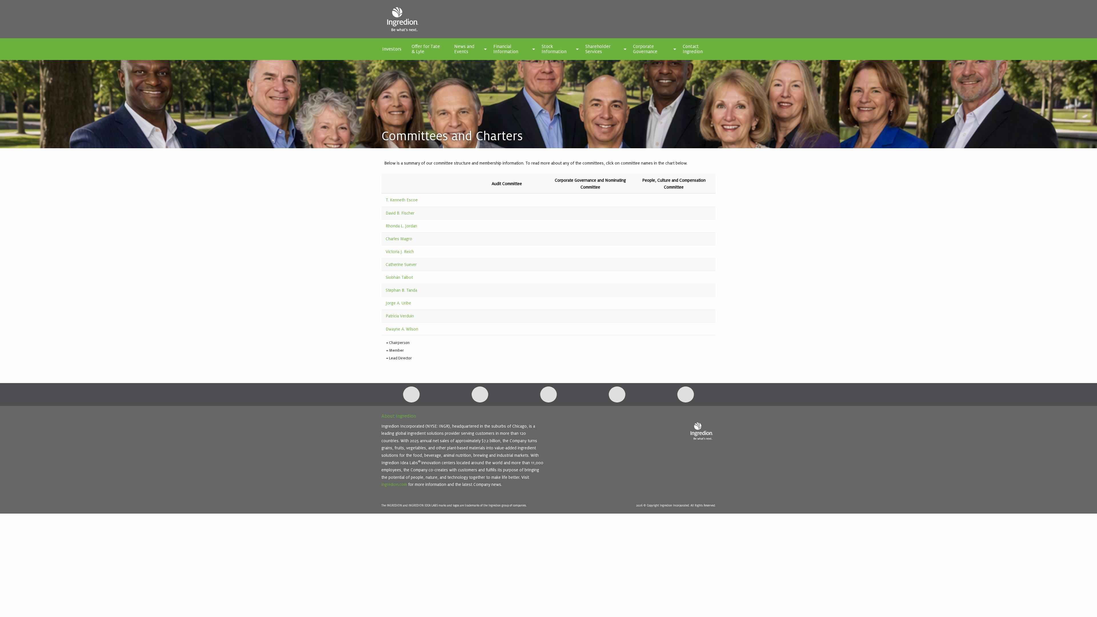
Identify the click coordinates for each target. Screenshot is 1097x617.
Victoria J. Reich (400, 251)
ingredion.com (394, 484)
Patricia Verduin (400, 316)
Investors (391, 49)
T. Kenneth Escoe (402, 200)
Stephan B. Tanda (401, 290)
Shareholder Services (597, 49)
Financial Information (505, 49)
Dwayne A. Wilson (402, 329)
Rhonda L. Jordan (401, 226)
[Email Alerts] (548, 394)
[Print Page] (685, 394)
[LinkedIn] (411, 394)
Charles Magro (399, 239)
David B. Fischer (400, 213)
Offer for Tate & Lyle (426, 49)
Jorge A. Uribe (398, 303)
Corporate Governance (645, 49)
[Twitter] (480, 394)
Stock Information (554, 49)
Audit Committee (507, 183)
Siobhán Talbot (399, 277)
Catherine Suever (401, 264)
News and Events (464, 49)
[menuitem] (392, 49)
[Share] (617, 394)
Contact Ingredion (693, 49)
